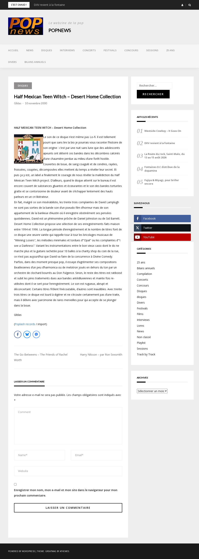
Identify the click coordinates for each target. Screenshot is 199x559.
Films (140, 314)
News (29, 50)
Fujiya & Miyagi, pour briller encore (161, 181)
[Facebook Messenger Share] (36, 334)
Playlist (141, 343)
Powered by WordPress (21, 551)
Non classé (144, 337)
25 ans (170, 50)
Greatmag (50, 551)
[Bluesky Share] (27, 334)
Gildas (17, 103)
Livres (140, 325)
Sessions (152, 50)
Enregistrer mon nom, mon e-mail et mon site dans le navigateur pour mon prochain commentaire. (65, 492)
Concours (131, 50)
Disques (46, 50)
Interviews (67, 50)
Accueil (13, 50)
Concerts (89, 50)
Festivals (110, 50)
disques (141, 297)
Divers (12, 62)
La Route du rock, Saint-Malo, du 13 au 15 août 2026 (164, 155)
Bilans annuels (35, 62)
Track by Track (146, 354)
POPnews (60, 30)
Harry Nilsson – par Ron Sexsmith (101, 354)
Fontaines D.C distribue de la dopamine (162, 168)
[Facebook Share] (17, 334)
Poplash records (25, 324)
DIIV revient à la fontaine (49, 5)
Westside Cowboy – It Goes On (162, 131)
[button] (182, 5)
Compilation (144, 274)
